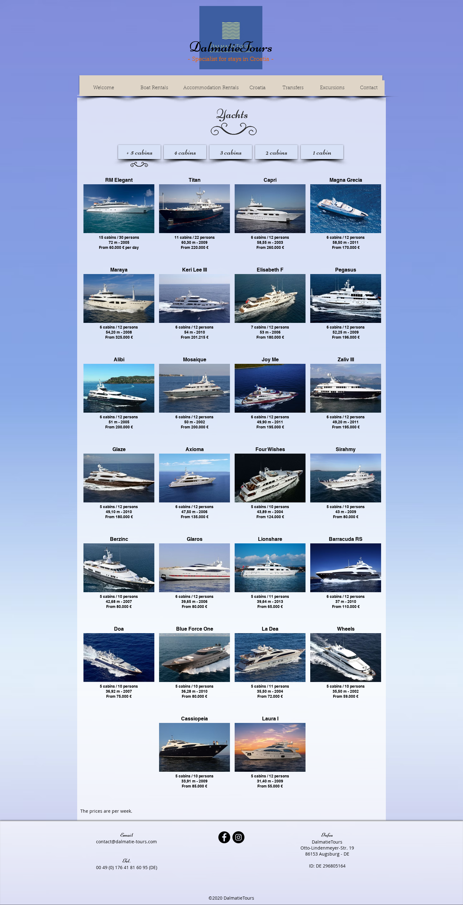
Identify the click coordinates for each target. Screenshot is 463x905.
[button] (118, 208)
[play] (220, 224)
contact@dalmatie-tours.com (126, 842)
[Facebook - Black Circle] (224, 837)
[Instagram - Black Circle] (238, 837)
